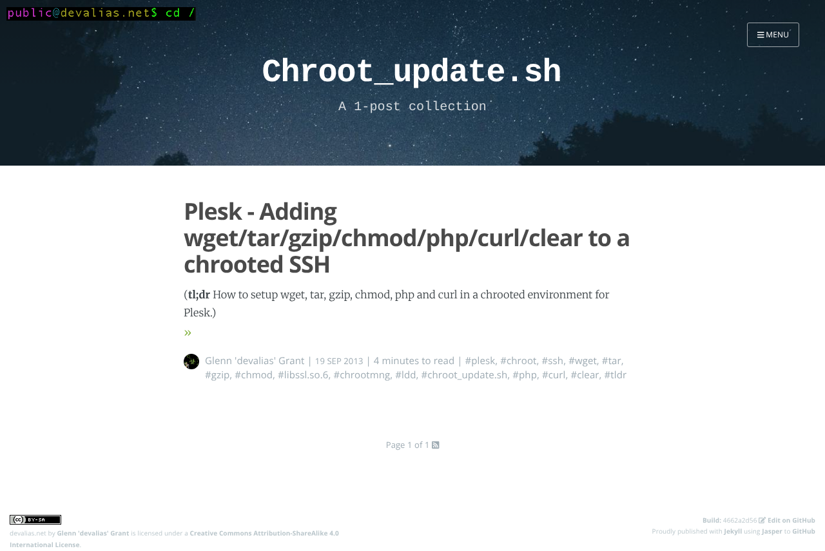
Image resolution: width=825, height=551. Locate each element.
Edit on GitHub (790, 520)
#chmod (254, 375)
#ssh (553, 360)
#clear (584, 375)
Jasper (772, 531)
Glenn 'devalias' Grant (255, 360)
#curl (554, 375)
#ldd (405, 375)
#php (524, 375)
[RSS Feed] (435, 444)
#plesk (480, 360)
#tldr (616, 375)
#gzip (217, 375)
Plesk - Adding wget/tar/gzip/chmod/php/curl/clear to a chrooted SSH (407, 237)
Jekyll (733, 531)
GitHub (803, 531)
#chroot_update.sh (464, 375)
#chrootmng (361, 375)
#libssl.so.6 (303, 375)
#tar (611, 360)
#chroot (518, 360)
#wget (582, 360)
